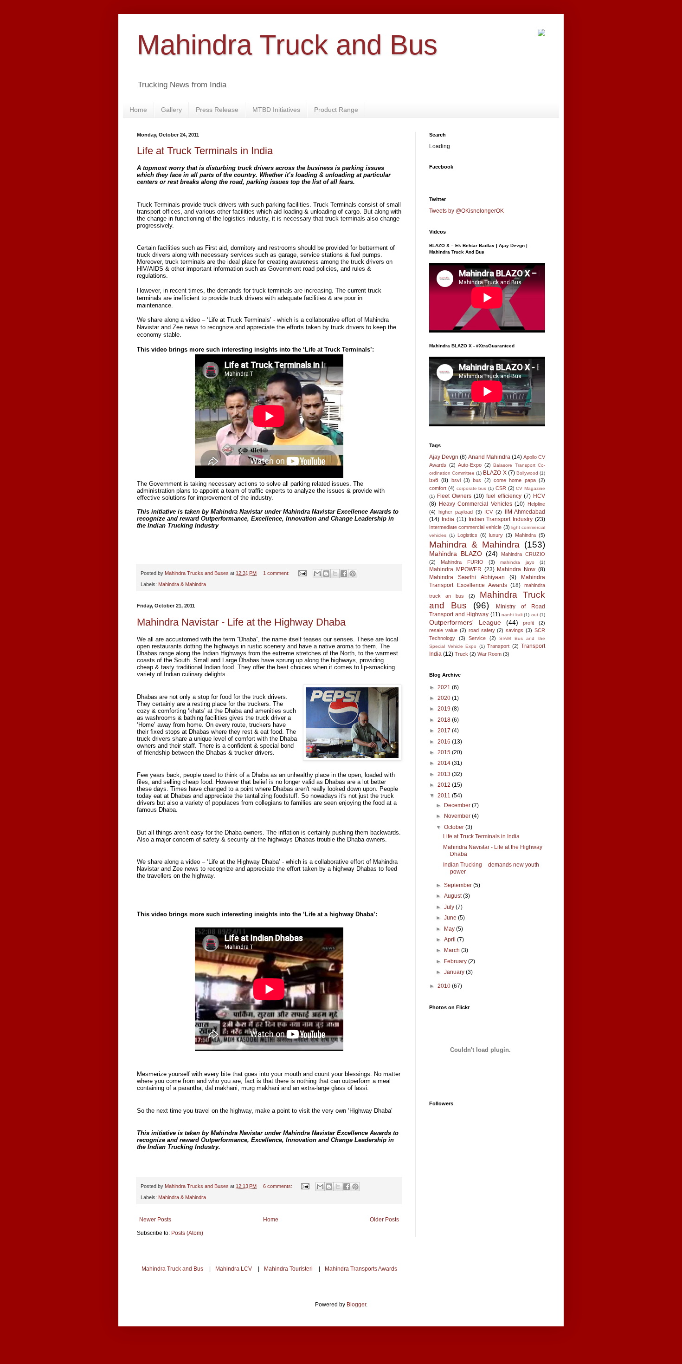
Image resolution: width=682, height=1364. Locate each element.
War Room (489, 654)
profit (528, 623)
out (534, 614)
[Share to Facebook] (343, 573)
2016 (445, 741)
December (458, 805)
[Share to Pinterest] (352, 573)
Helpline (536, 504)
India (448, 519)
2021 (445, 687)
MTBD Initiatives (276, 109)
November (458, 816)
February (456, 961)
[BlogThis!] (326, 573)
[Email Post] (302, 573)
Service (477, 638)
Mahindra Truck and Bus (287, 44)
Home (138, 109)
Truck (461, 654)
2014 (445, 763)
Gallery (171, 109)
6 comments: (278, 1186)
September (458, 885)
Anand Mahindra (489, 457)
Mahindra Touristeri (288, 1269)
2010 (445, 986)
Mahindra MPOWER (455, 569)
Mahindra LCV (233, 1269)
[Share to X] (335, 573)
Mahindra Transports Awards (361, 1269)
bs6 (433, 480)
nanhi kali (512, 614)
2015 (445, 752)
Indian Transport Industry (501, 519)
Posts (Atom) (187, 1233)
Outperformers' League (465, 622)
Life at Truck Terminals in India (205, 151)
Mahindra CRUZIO (523, 554)
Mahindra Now (516, 569)
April (450, 939)
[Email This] (317, 573)
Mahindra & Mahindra (182, 584)
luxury (496, 535)
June (451, 917)
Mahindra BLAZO (455, 553)
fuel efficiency (503, 496)
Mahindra (525, 535)
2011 (445, 795)
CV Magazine (530, 488)
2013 (445, 774)
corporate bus (472, 488)
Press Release (217, 109)
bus (477, 480)
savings (514, 630)
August (453, 896)
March (452, 950)
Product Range (336, 109)
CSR (500, 488)
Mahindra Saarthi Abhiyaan (467, 577)
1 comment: (277, 573)
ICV (488, 512)
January (455, 972)
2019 (445, 708)
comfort (437, 488)
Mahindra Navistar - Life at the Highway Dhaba (241, 622)
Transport (498, 646)
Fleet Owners (454, 496)
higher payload (455, 512)
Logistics (467, 535)
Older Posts (384, 1219)
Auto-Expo (470, 465)
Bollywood (527, 473)
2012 (445, 785)
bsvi (456, 480)
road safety (482, 630)
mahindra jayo (517, 562)
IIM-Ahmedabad (525, 512)
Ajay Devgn (443, 457)
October (454, 827)
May (450, 929)
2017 (445, 730)
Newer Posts (155, 1219)
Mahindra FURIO (462, 562)
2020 (445, 698)
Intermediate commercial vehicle (465, 527)
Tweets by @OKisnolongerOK (466, 211)
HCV (539, 496)
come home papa (515, 480)
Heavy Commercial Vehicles (475, 504)
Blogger (356, 1304)
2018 (445, 720)
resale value (443, 630)
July (450, 907)
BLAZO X (494, 473)
